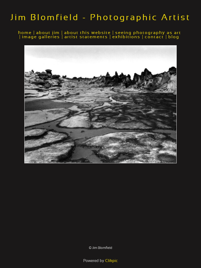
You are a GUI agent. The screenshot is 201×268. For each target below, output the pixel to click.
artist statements (86, 37)
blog (173, 37)
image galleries (41, 37)
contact (154, 37)
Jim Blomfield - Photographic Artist (100, 17)
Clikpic (111, 261)
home (25, 33)
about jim (48, 33)
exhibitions (126, 37)
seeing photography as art (148, 33)
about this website (87, 33)
